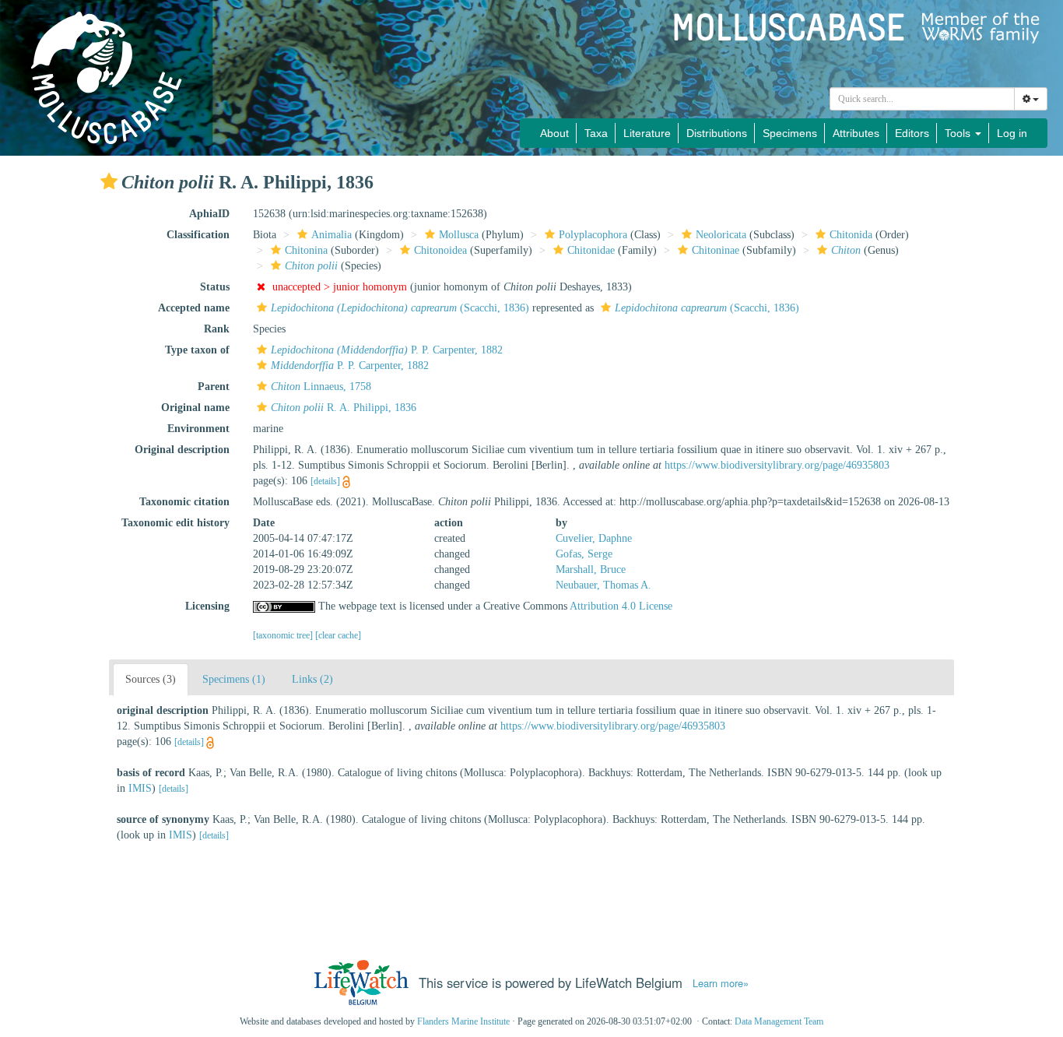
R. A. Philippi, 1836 (343, 407)
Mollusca (459, 235)
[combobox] (922, 99)
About (554, 133)
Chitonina (306, 250)
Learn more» (721, 983)
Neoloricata (721, 235)
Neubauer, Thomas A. (603, 585)
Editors (912, 133)
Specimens (790, 133)
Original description (182, 449)
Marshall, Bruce (591, 569)
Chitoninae (715, 250)
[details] (325, 481)
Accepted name (194, 308)
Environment (198, 428)
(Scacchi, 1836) (400, 308)
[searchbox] (922, 99)
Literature (647, 133)
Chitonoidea (440, 250)
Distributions (716, 133)
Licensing (207, 606)
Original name (195, 407)
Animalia (331, 235)
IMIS (140, 788)
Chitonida (851, 235)
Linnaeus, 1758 (321, 386)
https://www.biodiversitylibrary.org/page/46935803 (777, 465)
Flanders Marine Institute (463, 1021)
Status (215, 287)
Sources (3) (150, 679)
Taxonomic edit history (175, 523)
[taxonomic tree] (284, 635)
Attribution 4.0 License (621, 606)
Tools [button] (959, 133)
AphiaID (209, 214)
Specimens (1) (233, 679)
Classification (198, 235)
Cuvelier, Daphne (594, 538)
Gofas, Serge (584, 554)
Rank (217, 329)
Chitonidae (591, 250)
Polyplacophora (593, 235)
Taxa (596, 133)
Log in (1012, 133)
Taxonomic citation (184, 502)
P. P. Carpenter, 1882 (387, 350)
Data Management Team (779, 1021)
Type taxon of (197, 350)
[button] (108, 181)
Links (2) (312, 679)
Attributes (856, 133)
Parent (214, 386)
